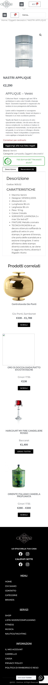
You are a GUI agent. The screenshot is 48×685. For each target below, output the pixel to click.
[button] (21, 4)
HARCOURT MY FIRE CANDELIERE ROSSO (24, 431)
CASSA (8, 658)
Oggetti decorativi (17, 20)
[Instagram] (27, 554)
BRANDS (9, 600)
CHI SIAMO (10, 586)
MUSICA (9, 629)
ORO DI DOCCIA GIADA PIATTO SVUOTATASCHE (24, 368)
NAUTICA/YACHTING (15, 634)
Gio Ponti (17, 313)
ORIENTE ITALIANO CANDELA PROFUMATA (24, 495)
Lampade (19, 153)
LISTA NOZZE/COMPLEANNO (20, 620)
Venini (13, 150)
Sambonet (30, 313)
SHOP (8, 615)
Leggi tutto (24, 451)
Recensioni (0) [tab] (27, 169)
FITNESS (9, 624)
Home (4, 20)
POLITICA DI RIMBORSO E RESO (21, 668)
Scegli (24, 325)
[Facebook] (21, 554)
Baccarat (24, 440)
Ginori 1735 (24, 377)
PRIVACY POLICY (14, 663)
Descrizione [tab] (10, 169)
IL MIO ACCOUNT (14, 649)
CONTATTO (10, 591)
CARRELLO (11, 654)
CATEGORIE (11, 595)
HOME (8, 581)
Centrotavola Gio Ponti (24, 304)
